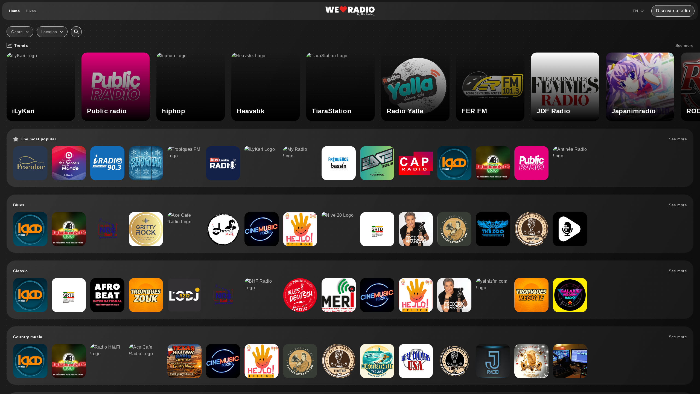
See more (684, 45)
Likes (31, 11)
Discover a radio (673, 10)
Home (14, 11)
